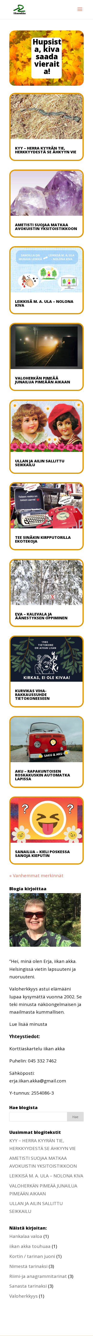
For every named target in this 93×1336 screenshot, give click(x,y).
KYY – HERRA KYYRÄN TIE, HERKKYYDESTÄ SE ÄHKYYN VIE (45, 150)
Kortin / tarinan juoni (32, 1256)
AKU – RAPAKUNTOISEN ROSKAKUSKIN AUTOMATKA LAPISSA (42, 775)
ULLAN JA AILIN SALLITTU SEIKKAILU (39, 462)
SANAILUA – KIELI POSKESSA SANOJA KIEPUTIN (42, 853)
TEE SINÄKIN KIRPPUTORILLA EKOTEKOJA (43, 539)
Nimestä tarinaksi (28, 1266)
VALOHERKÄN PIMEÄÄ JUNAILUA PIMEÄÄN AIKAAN (42, 380)
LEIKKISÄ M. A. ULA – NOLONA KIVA (44, 303)
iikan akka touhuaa (30, 1246)
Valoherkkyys (23, 1296)
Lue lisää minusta (28, 1024)
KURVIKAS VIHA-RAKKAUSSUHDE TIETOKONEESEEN (32, 694)
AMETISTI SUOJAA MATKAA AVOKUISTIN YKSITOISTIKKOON (46, 226)
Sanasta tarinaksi (28, 1286)
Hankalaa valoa (25, 1236)
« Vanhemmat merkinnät (36, 875)
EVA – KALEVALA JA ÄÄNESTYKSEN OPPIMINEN (41, 615)
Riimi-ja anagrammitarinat (38, 1276)
